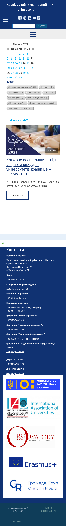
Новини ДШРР (16, 98)
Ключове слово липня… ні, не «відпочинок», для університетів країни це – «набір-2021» (32, 167)
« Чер (9, 77)
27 (12, 72)
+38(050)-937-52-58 (15, 373)
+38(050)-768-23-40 (15, 320)
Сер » (18, 77)
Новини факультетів (37, 98)
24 (28, 68)
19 (8, 68)
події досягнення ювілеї (20, 108)
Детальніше (17, 195)
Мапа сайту (18, 521)
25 (32, 68)
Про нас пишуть (17, 103)
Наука (49, 92)
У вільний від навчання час (42, 103)
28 (16, 72)
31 (28, 72)
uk (52, 5)
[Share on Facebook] (3, 243)
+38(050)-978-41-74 (15, 339)
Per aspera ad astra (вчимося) (22, 87)
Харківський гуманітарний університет (27, 7)
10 (28, 58)
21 (16, 68)
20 (12, 68)
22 (20, 68)
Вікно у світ (34, 92)
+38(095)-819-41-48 (15, 307)
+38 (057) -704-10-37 (16, 311)
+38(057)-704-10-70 (15, 280)
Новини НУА (19, 120)
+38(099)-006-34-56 (15, 329)
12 (8, 63)
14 (16, 63)
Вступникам (16, 92)
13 (12, 63)
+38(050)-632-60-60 (15, 351)
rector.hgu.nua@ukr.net (17, 289)
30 (24, 72)
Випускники (47, 87)
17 (28, 63)
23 (24, 68)
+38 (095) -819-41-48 (16, 298)
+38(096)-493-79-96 (15, 364)
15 (20, 63)
